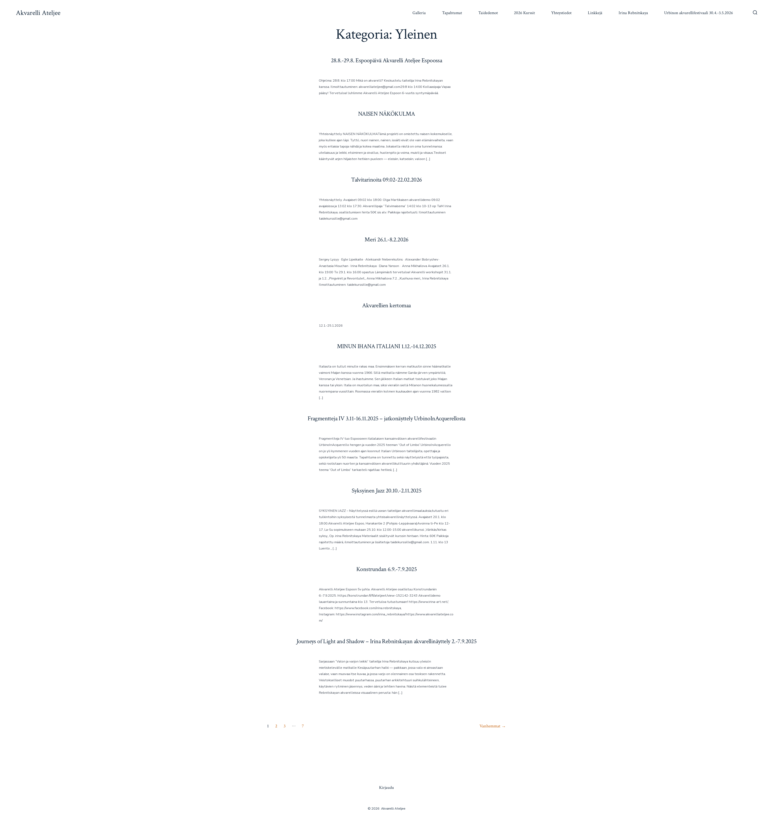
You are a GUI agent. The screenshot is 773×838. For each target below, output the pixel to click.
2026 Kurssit (524, 13)
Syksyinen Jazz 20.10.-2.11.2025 (386, 491)
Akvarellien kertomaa (386, 305)
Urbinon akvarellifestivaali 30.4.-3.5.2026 (698, 13)
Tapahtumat (452, 13)
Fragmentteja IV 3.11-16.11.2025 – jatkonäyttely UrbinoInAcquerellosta (386, 419)
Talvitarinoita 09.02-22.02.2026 (386, 180)
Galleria (419, 13)
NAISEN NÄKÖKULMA (386, 114)
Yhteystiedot (561, 13)
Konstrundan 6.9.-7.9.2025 (386, 569)
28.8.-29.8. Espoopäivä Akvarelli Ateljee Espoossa (386, 60)
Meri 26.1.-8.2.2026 (386, 240)
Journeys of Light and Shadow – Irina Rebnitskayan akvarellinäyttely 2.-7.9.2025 (387, 641)
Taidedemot (488, 13)
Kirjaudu (386, 787)
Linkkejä (595, 13)
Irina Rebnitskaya (633, 13)
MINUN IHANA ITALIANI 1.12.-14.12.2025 (386, 346)
